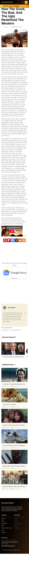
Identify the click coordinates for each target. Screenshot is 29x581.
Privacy (16, 546)
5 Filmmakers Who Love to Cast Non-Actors (13, 382)
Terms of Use (17, 550)
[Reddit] (20, 266)
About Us (16, 553)
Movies (3, 548)
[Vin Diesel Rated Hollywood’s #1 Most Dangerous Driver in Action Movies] (14, 462)
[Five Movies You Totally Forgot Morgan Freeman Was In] (14, 401)
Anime (2, 553)
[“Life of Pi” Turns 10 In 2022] (14, 421)
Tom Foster (5, 26)
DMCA (15, 548)
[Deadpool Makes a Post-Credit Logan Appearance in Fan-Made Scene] (14, 483)
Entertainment (4, 550)
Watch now (23, 6)
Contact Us (17, 555)
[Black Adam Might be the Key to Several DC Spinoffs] (14, 503)
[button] (26, 2)
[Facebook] (12, 266)
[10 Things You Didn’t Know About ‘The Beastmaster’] (14, 442)
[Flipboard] (9, 266)
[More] (24, 266)
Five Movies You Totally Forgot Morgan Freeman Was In (16, 410)
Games (3, 557)
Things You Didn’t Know (6, 555)
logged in (9, 356)
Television (3, 546)
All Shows (3, 559)
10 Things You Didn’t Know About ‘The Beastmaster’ (15, 451)
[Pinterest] (5, 266)
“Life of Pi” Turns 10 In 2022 (9, 430)
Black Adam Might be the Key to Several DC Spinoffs (15, 512)
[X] (16, 266)
